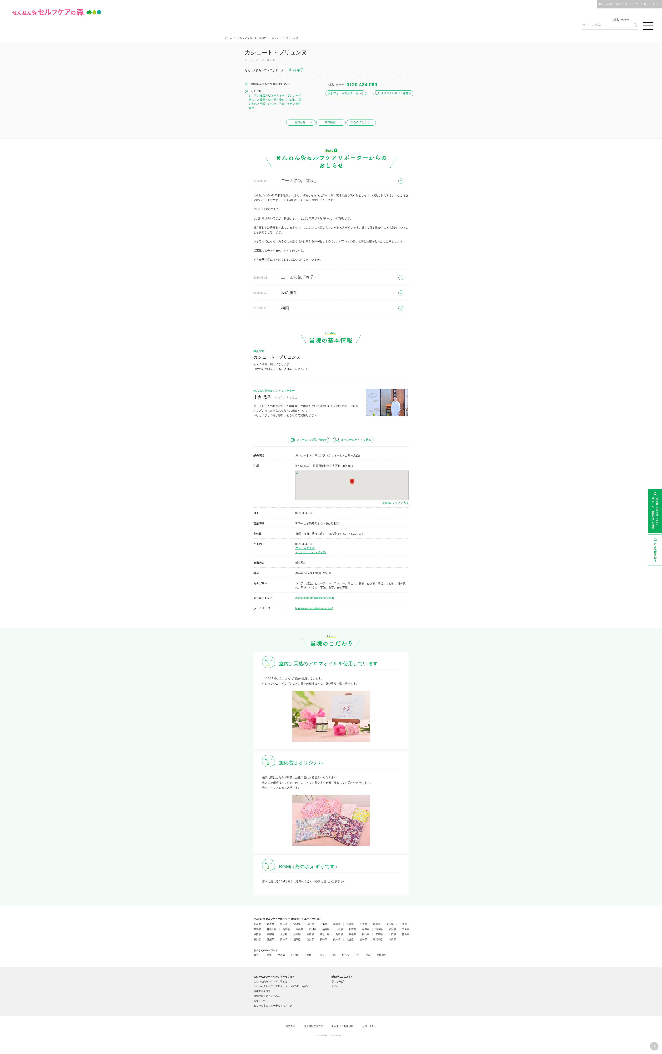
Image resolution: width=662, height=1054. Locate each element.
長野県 (352, 929)
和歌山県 (325, 934)
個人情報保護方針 (313, 1026)
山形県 (323, 924)
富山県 (299, 929)
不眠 (333, 955)
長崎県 (323, 939)
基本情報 (330, 122)
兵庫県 (297, 934)
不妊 (357, 955)
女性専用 (381, 955)
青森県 (270, 924)
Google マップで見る (395, 502)
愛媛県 (270, 939)
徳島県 (405, 934)
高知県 (283, 939)
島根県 (352, 934)
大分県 (350, 939)
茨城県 (350, 924)
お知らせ (299, 122)
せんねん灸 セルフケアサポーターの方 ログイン (629, 4)
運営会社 (290, 1026)
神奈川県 (272, 929)
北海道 (257, 924)
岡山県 (365, 934)
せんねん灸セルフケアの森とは (270, 981)
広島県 (379, 934)
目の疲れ (309, 955)
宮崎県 (363, 939)
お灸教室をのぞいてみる (267, 995)
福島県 (336, 924)
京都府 (270, 934)
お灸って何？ (261, 1000)
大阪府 (283, 934)
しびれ (294, 955)
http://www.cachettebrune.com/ (314, 608)
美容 (368, 955)
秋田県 (310, 924)
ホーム (228, 38)
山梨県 (339, 929)
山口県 (392, 934)
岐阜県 (365, 929)
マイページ (338, 986)
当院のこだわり (360, 122)
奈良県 (310, 934)
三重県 (405, 929)
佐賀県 (310, 939)
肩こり (257, 955)
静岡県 (379, 929)
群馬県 (376, 924)
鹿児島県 (378, 939)
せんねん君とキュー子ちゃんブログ (273, 1005)
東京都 (257, 929)
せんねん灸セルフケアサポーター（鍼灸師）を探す (281, 986)
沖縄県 (392, 939)
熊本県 (336, 939)
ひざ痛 (281, 955)
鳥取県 (339, 934)
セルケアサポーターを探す (251, 38)
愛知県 (392, 929)
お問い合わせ (620, 19)
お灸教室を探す (262, 991)
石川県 (312, 929)
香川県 (257, 939)
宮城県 (297, 924)
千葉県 (403, 924)
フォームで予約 (305, 548)
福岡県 (297, 939)
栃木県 (363, 924)
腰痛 (269, 955)
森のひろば (338, 981)
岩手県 (283, 924)
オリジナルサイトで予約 (310, 552)
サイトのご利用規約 (342, 1026)
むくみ (345, 955)
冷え (322, 955)
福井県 (326, 929)
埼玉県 (390, 924)
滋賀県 (257, 934)
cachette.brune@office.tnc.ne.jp (314, 597)
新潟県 (286, 929)
